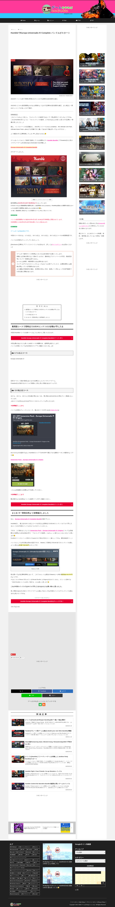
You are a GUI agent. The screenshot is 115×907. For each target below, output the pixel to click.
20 (94, 880)
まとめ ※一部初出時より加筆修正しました (38, 317)
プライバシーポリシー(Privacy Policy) (96, 902)
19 (90, 880)
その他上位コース (32, 314)
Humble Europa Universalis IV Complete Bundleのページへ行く (42, 338)
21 (99, 880)
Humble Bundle (52, 140)
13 (94, 877)
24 (81, 883)
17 (81, 880)
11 (86, 877)
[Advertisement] (42, 46)
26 (90, 883)
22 (103, 880)
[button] (52, 695)
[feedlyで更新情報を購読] (40, 704)
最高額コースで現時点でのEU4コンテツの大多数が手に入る (43, 309)
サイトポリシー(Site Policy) (78, 902)
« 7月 (76, 889)
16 (77, 880)
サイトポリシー (57, 244)
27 (94, 883)
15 (103, 877)
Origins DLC (54, 410)
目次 (41, 306)
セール (13, 654)
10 (81, 877)
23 (77, 883)
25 (86, 883)
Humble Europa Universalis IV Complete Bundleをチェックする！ (42, 601)
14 (99, 877)
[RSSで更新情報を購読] (43, 704)
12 (90, 877)
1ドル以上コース (31, 311)
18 (86, 880)
